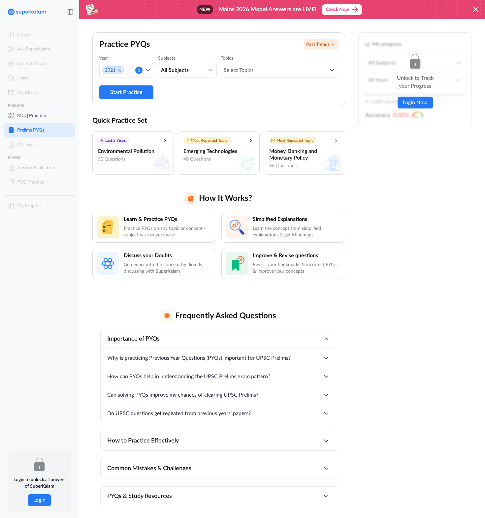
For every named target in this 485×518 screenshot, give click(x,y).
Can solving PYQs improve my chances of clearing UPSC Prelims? (182, 395)
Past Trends (318, 44)
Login (39, 500)
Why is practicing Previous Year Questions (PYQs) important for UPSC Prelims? (199, 358)
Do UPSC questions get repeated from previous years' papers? (179, 413)
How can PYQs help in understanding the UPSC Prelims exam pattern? (188, 376)
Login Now (415, 102)
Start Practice (126, 92)
